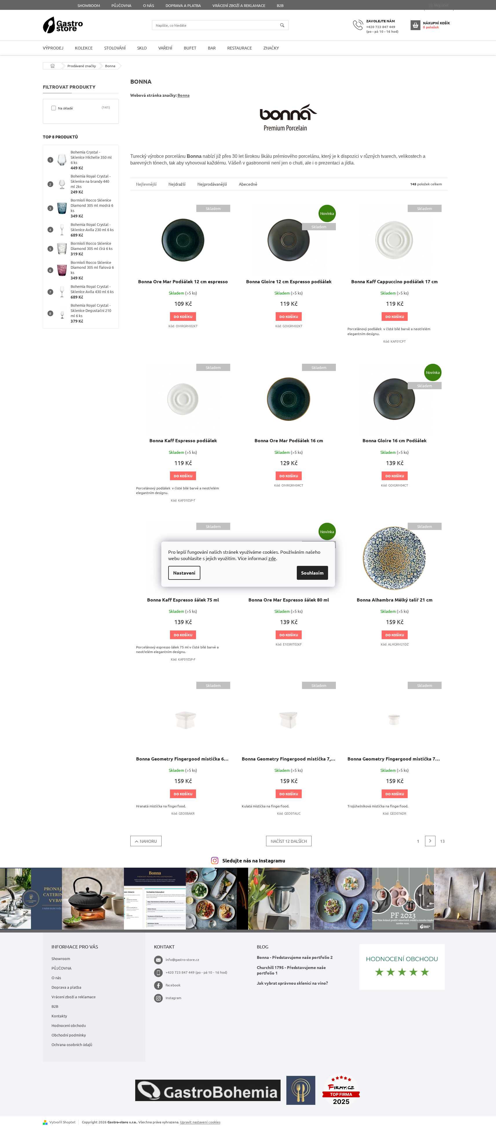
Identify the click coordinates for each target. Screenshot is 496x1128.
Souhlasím (312, 573)
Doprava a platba (183, 5)
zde (272, 558)
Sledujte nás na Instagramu (253, 861)
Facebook (173, 985)
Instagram (173, 997)
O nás (148, 5)
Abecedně (248, 184)
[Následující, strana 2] (430, 841)
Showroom (89, 5)
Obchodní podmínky (69, 1034)
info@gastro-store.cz (182, 959)
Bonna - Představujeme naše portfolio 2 (295, 957)
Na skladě (83, 107)
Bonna (183, 95)
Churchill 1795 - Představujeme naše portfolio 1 (291, 970)
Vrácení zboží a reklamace (239, 5)
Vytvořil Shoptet (63, 1122)
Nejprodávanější (212, 184)
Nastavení (184, 573)
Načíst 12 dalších (289, 841)
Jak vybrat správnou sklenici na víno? (292, 983)
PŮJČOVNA (121, 5)
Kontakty (59, 1015)
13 (442, 841)
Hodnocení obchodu (69, 1025)
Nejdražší (177, 184)
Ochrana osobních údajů (72, 1044)
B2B (280, 5)
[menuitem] (53, 48)
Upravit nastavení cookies (200, 1122)
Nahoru (148, 841)
